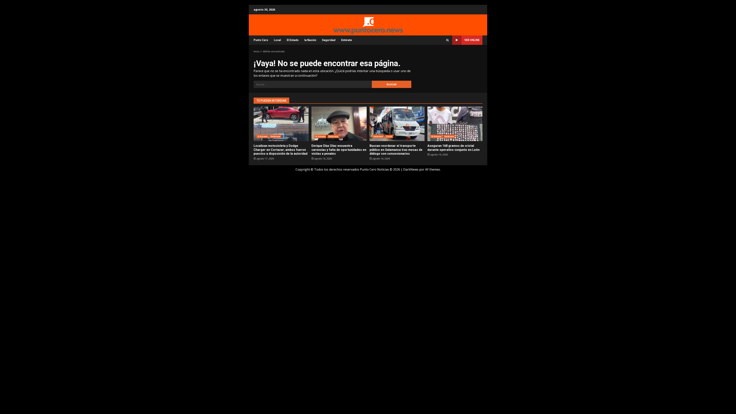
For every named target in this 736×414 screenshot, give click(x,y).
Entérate (346, 40)
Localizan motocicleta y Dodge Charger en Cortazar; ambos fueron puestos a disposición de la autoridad (281, 124)
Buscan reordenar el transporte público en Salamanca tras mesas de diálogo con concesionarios (397, 124)
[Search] (447, 40)
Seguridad (328, 40)
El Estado (293, 40)
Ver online (472, 40)
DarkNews (410, 169)
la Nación (310, 40)
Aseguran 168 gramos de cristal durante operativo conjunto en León (454, 124)
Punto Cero (261, 40)
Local (277, 40)
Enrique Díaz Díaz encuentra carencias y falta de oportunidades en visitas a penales (338, 124)
